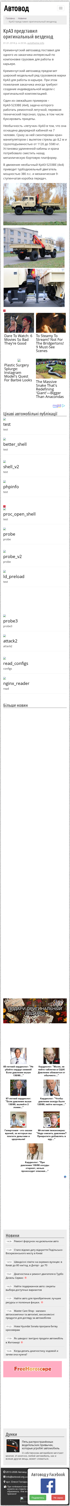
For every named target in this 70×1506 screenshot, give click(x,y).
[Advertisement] (35, 852)
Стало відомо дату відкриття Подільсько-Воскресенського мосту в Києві (34, 1251)
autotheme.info (35, 43)
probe (9, 534)
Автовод (16, 8)
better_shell (15, 444)
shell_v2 (11, 466)
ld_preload (13, 576)
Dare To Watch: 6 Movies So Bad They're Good (18, 339)
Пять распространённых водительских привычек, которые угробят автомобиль (40, 1445)
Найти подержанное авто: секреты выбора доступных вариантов (30, 1288)
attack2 (10, 641)
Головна (10, 18)
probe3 (10, 621)
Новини (22, 18)
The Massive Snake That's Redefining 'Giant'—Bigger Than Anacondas (50, 389)
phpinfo (11, 486)
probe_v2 (12, 556)
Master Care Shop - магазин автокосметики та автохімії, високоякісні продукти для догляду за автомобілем (30, 1314)
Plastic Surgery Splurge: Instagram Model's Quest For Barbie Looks (18, 372)
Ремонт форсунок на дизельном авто (36, 1241)
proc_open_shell (19, 514)
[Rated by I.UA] (27, 1499)
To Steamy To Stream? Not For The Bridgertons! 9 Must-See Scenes (50, 343)
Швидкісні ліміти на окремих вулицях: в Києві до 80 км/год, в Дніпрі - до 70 (34, 1263)
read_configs (15, 663)
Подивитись (38, 1497)
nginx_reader (16, 683)
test (7, 424)
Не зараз (58, 1497)
